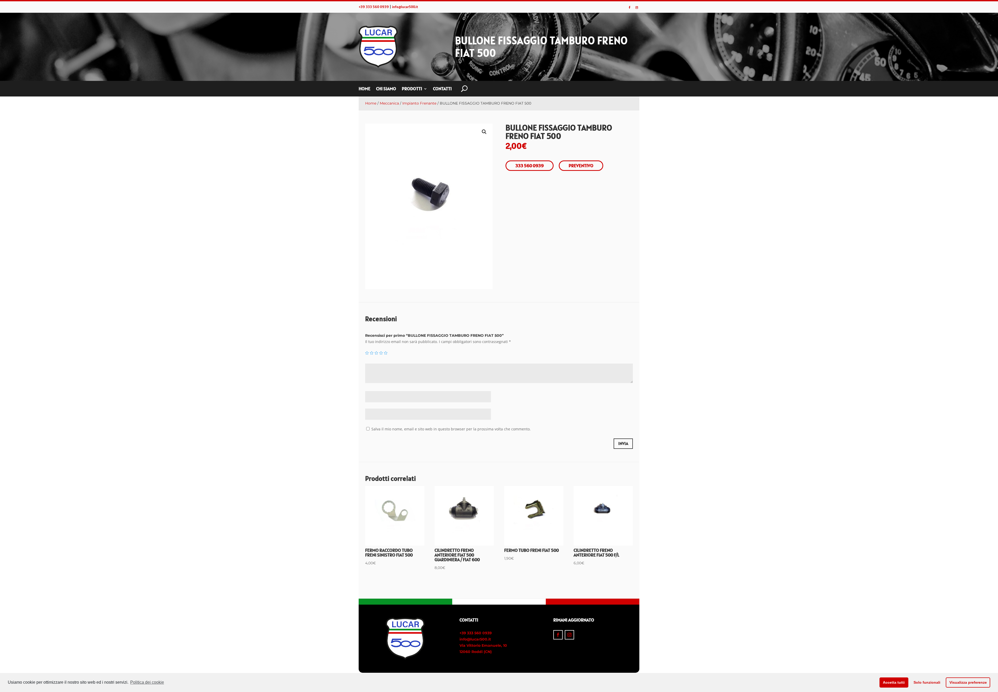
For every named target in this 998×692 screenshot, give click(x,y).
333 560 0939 (529, 166)
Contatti (442, 89)
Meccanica (389, 103)
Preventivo (581, 166)
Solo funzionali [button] (927, 682)
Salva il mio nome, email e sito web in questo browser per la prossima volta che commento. (451, 428)
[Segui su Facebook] (629, 7)
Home (364, 89)
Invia (623, 443)
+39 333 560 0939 (374, 6)
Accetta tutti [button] (894, 682)
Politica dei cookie (147, 682)
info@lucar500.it (405, 6)
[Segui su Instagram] (636, 7)
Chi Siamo (386, 89)
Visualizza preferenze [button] (968, 682)
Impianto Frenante (419, 103)
